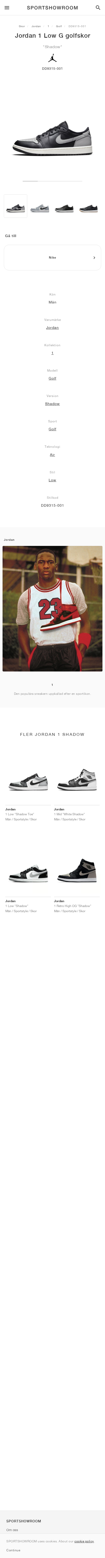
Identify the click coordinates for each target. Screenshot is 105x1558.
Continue (13, 1550)
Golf (59, 26)
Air (52, 455)
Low (52, 480)
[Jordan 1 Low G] (15, 206)
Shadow (52, 404)
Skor (22, 26)
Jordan (36, 26)
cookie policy (84, 1541)
